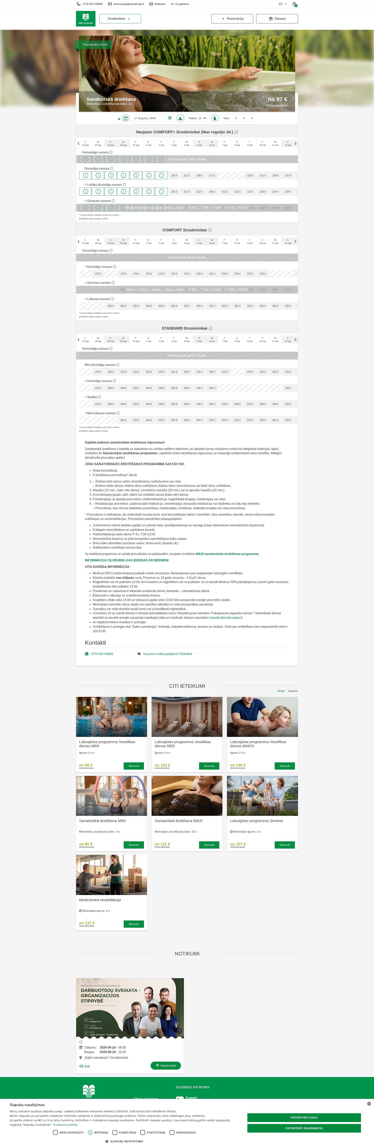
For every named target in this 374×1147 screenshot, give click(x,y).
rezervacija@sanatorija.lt (128, 3)
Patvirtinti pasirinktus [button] (304, 1128)
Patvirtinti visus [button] (304, 1117)
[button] (124, 1141)
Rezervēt (134, 766)
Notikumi (160, 3)
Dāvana (280, 18)
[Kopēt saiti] (179, 1031)
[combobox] (369, 1104)
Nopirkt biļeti (168, 1065)
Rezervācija (235, 18)
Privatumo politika (65, 1125)
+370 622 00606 (92, 3)
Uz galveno (182, 3)
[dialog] (187, 1123)
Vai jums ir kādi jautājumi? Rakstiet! (167, 654)
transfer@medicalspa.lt (226, 617)
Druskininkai (116, 18)
